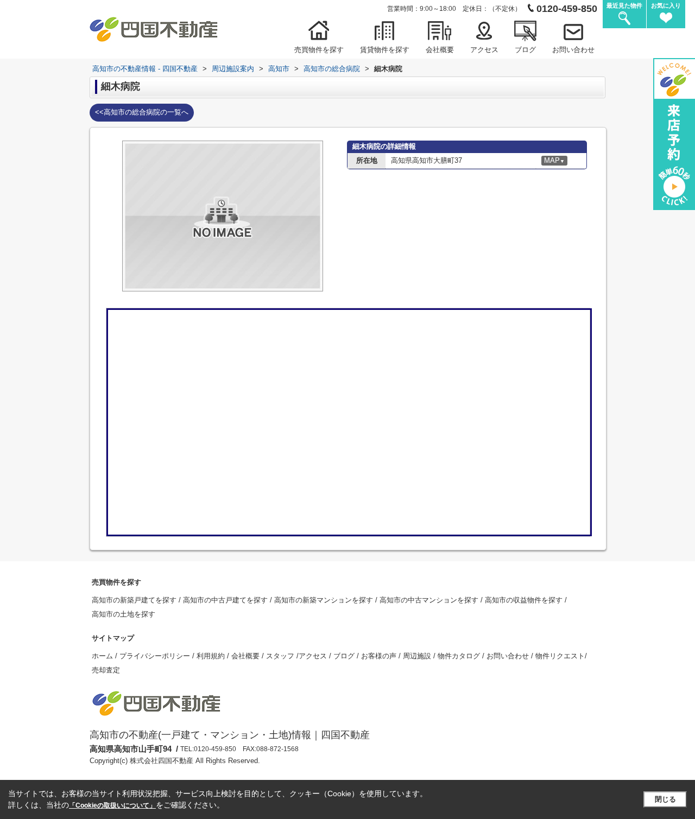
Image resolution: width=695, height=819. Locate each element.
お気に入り (666, 5)
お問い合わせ (573, 50)
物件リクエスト (560, 656)
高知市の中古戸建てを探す (226, 600)
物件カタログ (460, 656)
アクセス (484, 50)
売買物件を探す (319, 50)
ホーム (103, 656)
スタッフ (281, 656)
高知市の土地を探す (123, 614)
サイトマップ (113, 638)
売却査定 (106, 670)
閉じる (665, 799)
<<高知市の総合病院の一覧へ (141, 112)
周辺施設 (418, 656)
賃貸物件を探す (384, 50)
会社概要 (440, 50)
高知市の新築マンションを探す (324, 600)
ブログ (525, 50)
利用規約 (212, 656)
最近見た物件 (624, 5)
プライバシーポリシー (155, 656)
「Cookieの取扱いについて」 (112, 805)
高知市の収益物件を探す (525, 600)
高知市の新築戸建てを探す (135, 600)
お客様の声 (380, 656)
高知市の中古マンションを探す (430, 600)
